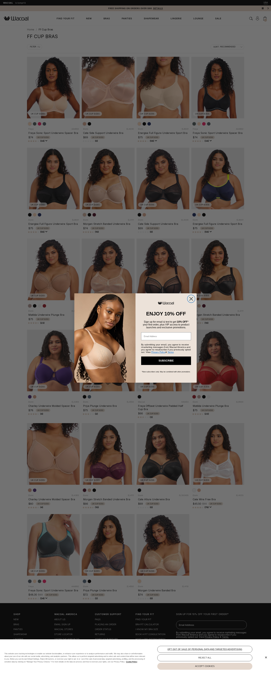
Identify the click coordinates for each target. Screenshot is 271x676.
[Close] (266, 657)
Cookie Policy (131, 662)
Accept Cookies (205, 666)
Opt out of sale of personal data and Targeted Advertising (204, 649)
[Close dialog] (191, 299)
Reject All (204, 658)
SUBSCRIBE (166, 360)
